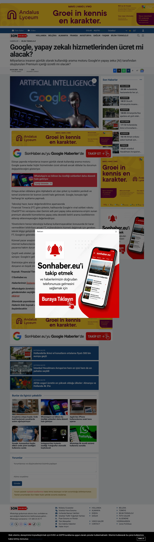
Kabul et (141, 538)
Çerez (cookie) (35, 539)
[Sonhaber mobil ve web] (77, 276)
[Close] (116, 231)
